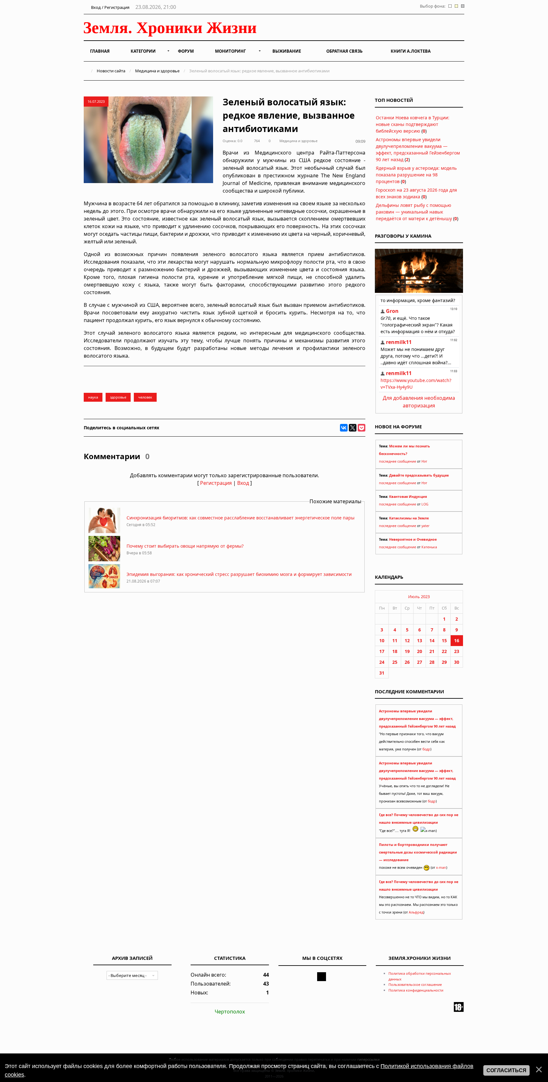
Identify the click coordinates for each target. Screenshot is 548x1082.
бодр (426, 749)
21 (431, 651)
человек (145, 397)
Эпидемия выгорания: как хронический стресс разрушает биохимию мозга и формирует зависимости (239, 574)
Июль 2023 (419, 596)
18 (394, 651)
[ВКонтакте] (344, 428)
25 (394, 662)
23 (456, 651)
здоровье (118, 397)
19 (407, 651)
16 (456, 640)
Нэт (424, 461)
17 (381, 651)
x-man (441, 867)
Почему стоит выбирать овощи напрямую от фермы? (185, 546)
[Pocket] (361, 428)
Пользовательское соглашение (415, 984)
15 (444, 640)
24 (381, 662)
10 (381, 640)
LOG (424, 504)
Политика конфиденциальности (415, 990)
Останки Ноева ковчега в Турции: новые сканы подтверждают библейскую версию (412, 124)
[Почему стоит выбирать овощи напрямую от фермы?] (104, 560)
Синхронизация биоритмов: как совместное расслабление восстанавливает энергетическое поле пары (241, 518)
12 (407, 640)
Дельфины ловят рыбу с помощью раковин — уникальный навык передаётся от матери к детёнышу (414, 211)
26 (407, 662)
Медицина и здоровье (157, 71)
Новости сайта (111, 71)
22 (444, 651)
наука (93, 397)
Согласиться (506, 1070)
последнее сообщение (397, 461)
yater (425, 526)
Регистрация (216, 482)
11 (394, 640)
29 (444, 662)
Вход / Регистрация (109, 7)
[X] (352, 428)
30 (456, 662)
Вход (243, 482)
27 (419, 662)
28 (431, 662)
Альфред (416, 912)
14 (431, 640)
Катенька (429, 547)
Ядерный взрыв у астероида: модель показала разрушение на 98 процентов (416, 174)
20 (419, 651)
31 (381, 673)
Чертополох (230, 1011)
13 (419, 640)
